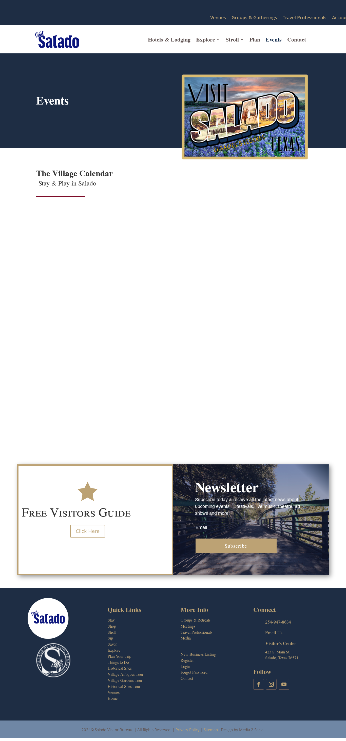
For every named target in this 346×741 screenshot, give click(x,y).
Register (187, 660)
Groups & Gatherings (254, 17)
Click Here (88, 531)
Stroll (232, 39)
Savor (112, 644)
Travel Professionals (304, 17)
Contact (296, 39)
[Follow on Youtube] (284, 684)
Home (113, 698)
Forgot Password (194, 672)
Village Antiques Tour (125, 674)
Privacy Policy (188, 729)
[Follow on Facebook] (258, 684)
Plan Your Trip (119, 656)
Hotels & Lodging (169, 39)
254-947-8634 (278, 622)
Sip (110, 638)
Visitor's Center (280, 643)
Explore (205, 39)
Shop (112, 626)
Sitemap (211, 729)
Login (185, 666)
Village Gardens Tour (125, 680)
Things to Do (118, 662)
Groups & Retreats (195, 620)
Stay (111, 620)
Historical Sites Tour (124, 686)
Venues (218, 17)
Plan (254, 39)
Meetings (188, 626)
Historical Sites (120, 668)
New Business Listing (198, 654)
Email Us (273, 632)
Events (274, 39)
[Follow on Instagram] (271, 684)
